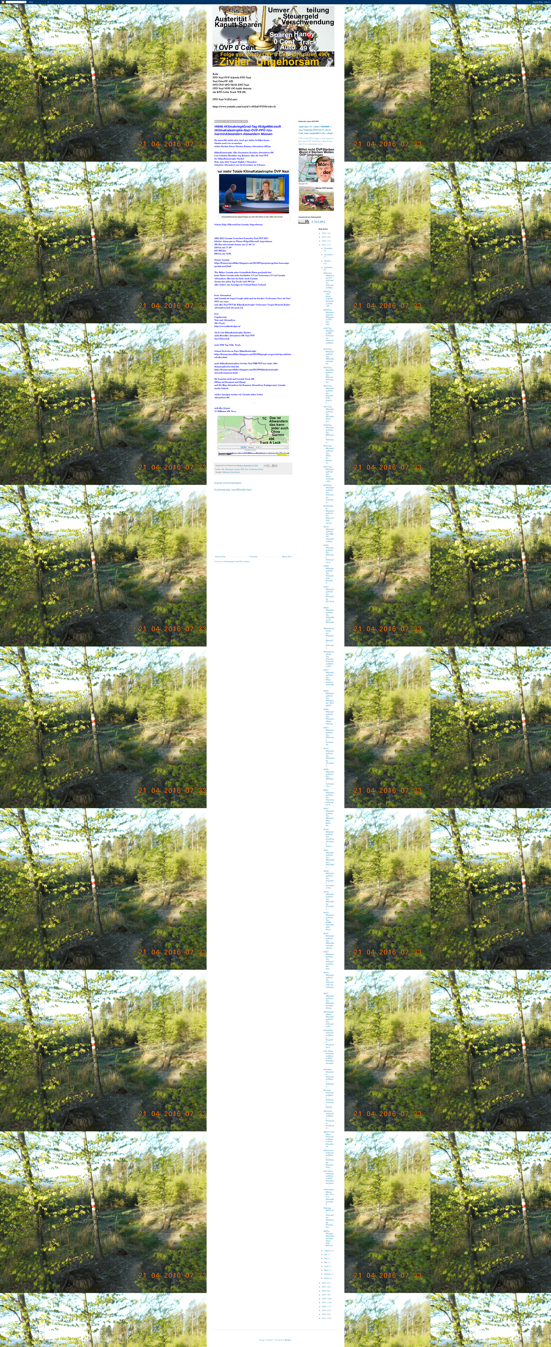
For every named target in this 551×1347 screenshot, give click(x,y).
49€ (223, 469)
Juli (326, 1254)
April (326, 1266)
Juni (326, 1258)
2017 (324, 1302)
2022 (324, 1282)
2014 (324, 1314)
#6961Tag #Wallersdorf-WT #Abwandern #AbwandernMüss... (329, 280)
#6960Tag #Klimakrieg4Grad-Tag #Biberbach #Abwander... (329, 433)
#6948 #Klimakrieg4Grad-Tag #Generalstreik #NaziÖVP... (329, 574)
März (326, 1270)
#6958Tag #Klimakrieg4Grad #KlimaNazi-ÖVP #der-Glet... (329, 317)
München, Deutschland (231, 472)
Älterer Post (286, 556)
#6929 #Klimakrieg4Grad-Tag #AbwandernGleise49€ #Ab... (329, 960)
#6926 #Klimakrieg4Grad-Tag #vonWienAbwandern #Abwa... (329, 838)
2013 (324, 1318)
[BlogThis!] (267, 465)
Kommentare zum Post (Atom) (237, 561)
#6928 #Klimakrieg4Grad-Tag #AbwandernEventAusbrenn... (329, 981)
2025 (324, 237)
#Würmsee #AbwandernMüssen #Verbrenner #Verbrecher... (329, 1119)
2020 (324, 1290)
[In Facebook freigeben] (273, 465)
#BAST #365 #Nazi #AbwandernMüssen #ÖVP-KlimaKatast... (329, 1139)
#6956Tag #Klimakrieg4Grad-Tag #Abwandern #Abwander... (329, 493)
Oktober (327, 260)
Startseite (253, 556)
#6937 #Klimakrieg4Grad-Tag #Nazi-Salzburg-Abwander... (329, 678)
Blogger (288, 1340)
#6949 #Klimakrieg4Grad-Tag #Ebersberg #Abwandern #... (329, 553)
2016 (324, 1306)
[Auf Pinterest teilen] (276, 465)
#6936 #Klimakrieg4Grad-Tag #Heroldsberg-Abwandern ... (329, 900)
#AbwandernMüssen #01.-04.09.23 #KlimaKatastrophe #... (329, 1196)
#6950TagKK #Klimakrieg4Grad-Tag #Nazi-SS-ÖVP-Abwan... (329, 514)
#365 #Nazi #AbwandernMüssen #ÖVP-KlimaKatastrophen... (329, 1058)
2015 (324, 1310)
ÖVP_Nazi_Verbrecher (249, 469)
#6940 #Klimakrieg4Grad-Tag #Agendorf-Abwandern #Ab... (329, 879)
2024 (324, 240)
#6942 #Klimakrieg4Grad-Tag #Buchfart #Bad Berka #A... (329, 817)
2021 (324, 1286)
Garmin (237, 469)
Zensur (260, 469)
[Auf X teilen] (270, 465)
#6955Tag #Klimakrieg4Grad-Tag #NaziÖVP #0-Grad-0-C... (329, 394)
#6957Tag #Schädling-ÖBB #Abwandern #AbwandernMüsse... (329, 337)
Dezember (328, 248)
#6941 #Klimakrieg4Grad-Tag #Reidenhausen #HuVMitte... (329, 858)
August (327, 1250)
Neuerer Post (220, 556)
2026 (324, 233)
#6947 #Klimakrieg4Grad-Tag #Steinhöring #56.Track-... (329, 595)
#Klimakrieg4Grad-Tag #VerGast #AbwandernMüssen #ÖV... (329, 658)
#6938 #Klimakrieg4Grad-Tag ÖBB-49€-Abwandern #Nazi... (329, 534)
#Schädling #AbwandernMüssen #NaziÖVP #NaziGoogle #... (329, 1038)
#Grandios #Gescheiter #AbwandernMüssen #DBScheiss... (329, 1078)
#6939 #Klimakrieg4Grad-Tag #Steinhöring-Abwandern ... (329, 757)
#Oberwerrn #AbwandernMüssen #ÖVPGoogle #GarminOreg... (329, 1159)
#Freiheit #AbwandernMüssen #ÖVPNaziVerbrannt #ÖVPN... (329, 1099)
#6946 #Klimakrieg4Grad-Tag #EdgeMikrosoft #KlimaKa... (329, 616)
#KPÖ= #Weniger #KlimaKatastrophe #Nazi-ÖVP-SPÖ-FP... (329, 1238)
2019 (324, 1294)
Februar (327, 1274)
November (328, 254)
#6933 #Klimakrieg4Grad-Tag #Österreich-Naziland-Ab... (329, 736)
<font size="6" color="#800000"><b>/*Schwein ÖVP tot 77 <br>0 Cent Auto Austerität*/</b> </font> (315, 130)
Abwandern (229, 469)
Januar (327, 1278)
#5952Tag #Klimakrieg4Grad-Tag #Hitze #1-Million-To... (329, 454)
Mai (326, 1262)
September (328, 267)
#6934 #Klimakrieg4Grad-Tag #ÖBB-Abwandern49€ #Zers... (329, 921)
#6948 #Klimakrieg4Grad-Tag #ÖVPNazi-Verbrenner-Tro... (329, 778)
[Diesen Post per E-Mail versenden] (265, 465)
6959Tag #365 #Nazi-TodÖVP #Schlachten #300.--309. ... (329, 298)
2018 (324, 1298)
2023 (324, 244)
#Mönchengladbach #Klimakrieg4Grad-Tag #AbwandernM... (329, 1019)
